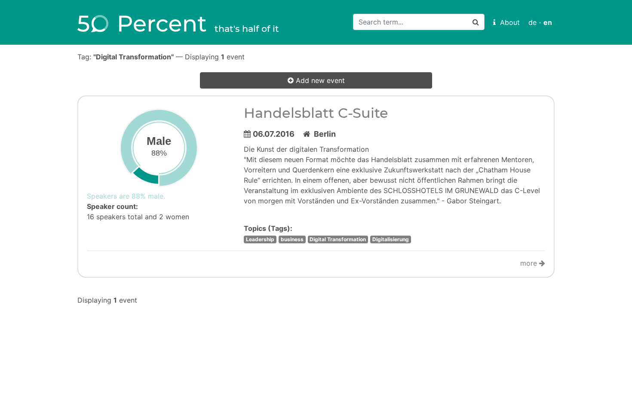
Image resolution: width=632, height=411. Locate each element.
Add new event (319, 80)
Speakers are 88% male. (126, 196)
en (547, 22)
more (529, 263)
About (508, 22)
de (532, 22)
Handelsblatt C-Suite (316, 112)
